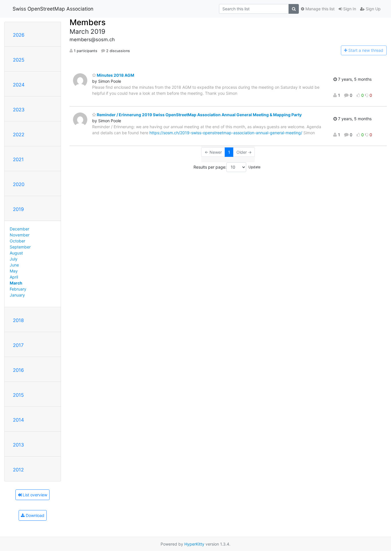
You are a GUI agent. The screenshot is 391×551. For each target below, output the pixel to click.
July (13, 258)
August (16, 252)
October (17, 240)
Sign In (349, 8)
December (19, 228)
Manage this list (319, 8)
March (16, 283)
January (17, 295)
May (14, 270)
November (19, 234)
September (20, 246)
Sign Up (373, 8)
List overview (34, 494)
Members (88, 22)
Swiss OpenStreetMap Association (53, 9)
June (14, 264)
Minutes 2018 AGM (115, 75)
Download (34, 515)
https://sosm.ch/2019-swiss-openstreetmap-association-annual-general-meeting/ (225, 132)
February (18, 289)
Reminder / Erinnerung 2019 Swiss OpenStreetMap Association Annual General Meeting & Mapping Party (199, 114)
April (14, 276)
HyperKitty (194, 544)
